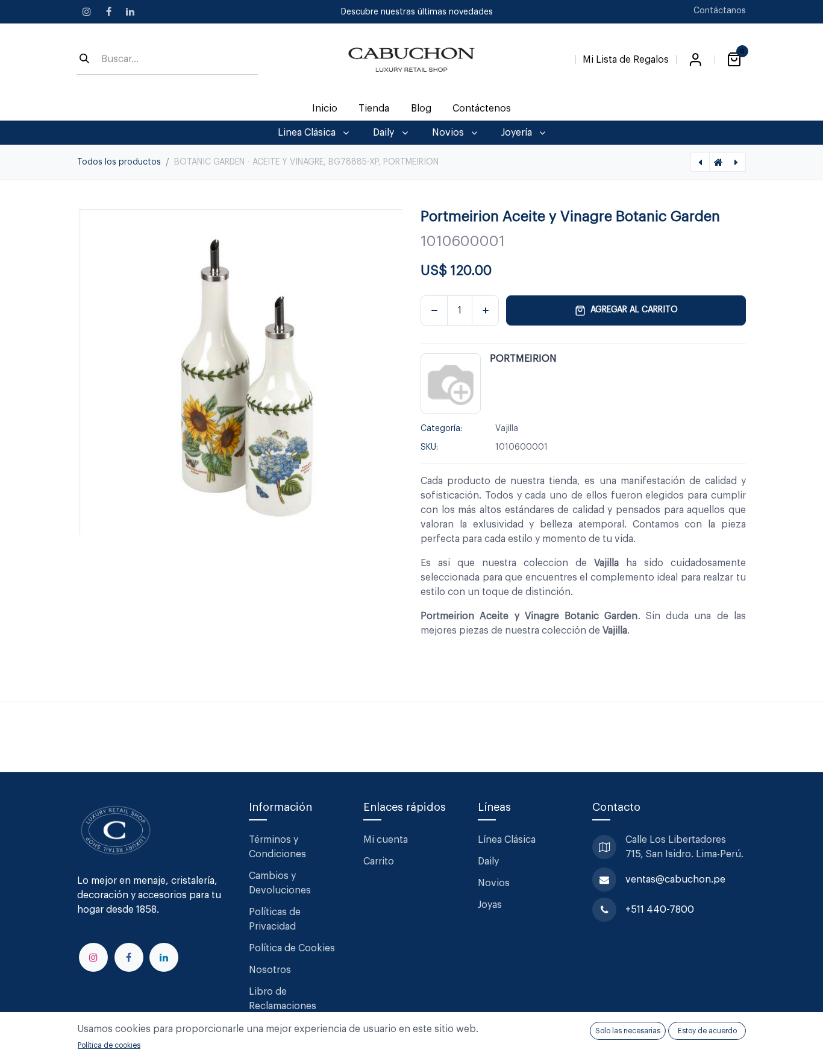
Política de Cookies (292, 948)
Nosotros (270, 970)
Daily (488, 861)
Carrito (378, 861)
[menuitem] (325, 108)
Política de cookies (109, 1045)
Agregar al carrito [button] (634, 310)
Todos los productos (119, 162)
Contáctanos (719, 11)
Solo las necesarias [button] (627, 1030)
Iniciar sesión (695, 60)
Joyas (490, 905)
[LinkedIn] (130, 11)
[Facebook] (108, 11)
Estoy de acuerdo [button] (707, 1030)
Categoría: (441, 428)
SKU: (429, 447)
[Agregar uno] (485, 310)
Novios (494, 883)
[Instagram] (86, 11)
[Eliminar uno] (434, 310)
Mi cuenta (385, 840)
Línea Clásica (507, 840)
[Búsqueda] (84, 60)
